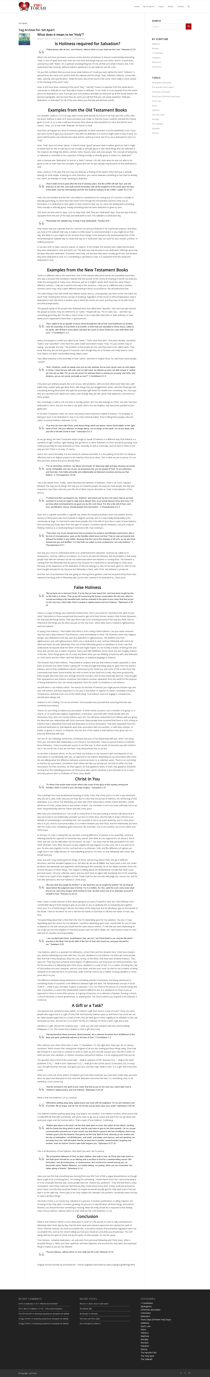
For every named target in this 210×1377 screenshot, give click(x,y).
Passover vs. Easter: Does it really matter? (94, 1303)
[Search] (188, 6)
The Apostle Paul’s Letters (163, 87)
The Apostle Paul (148, 1352)
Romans (155, 48)
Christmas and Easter (161, 92)
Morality (155, 119)
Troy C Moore (23, 1308)
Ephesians (156, 62)
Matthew (156, 44)
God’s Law (156, 101)
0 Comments (56, 39)
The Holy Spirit (158, 114)
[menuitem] (136, 6)
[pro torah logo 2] (32, 6)
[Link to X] (181, 1373)
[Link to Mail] (189, 1373)
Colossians (157, 66)
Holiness (68, 39)
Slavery (155, 133)
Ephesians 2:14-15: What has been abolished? (42, 1303)
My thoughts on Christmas (89, 1313)
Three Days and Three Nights (90, 1318)
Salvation (156, 128)
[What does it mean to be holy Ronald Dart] (24, 39)
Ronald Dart (80, 39)
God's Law (145, 1326)
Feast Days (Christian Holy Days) (166, 96)
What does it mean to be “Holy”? (60, 35)
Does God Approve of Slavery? (90, 1323)
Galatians (156, 57)
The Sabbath (157, 124)
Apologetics (146, 1306)
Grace (154, 105)
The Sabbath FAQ (86, 1308)
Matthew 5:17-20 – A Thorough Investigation (46, 1308)
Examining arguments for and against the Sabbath (52, 1313)
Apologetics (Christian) (161, 82)
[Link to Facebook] (185, 1373)
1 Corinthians (157, 53)
